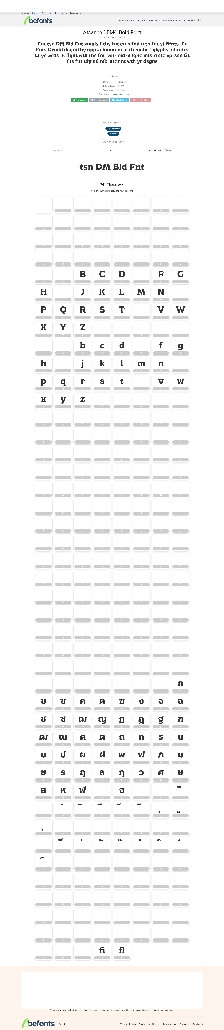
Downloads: (110, 86)
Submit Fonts (76, 13)
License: (104, 94)
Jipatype (121, 90)
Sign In (25, 13)
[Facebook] (64, 1024)
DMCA (142, 1024)
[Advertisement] (112, 990)
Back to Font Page (141, 100)
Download (81, 100)
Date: (107, 82)
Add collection (120, 100)
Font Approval (170, 1024)
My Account (48, 13)
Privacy (132, 1024)
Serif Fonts (113, 133)
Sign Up (35, 13)
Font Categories (113, 128)
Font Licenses (154, 1024)
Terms (123, 1024)
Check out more (100, 100)
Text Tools (188, 20)
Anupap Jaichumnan (116, 37)
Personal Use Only (121, 94)
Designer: (109, 90)
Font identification (172, 20)
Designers (142, 20)
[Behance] (60, 1024)
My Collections (62, 13)
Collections (154, 20)
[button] (200, 21)
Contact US (185, 1024)
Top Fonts (198, 1024)
